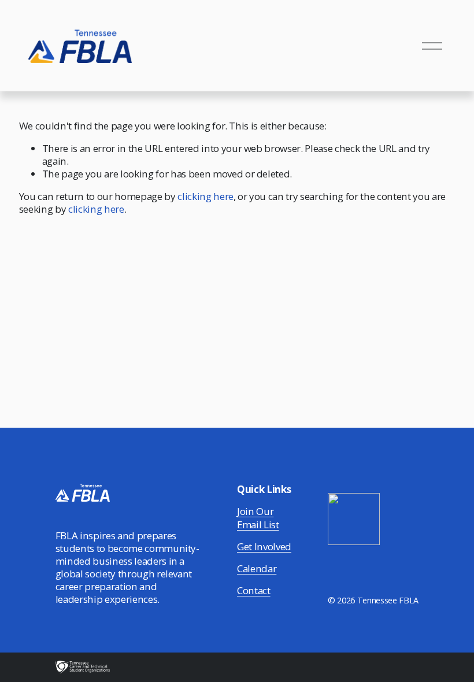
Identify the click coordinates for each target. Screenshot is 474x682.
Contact (254, 590)
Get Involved (264, 546)
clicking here (205, 196)
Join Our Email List (258, 518)
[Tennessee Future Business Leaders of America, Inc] (354, 541)
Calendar (256, 568)
